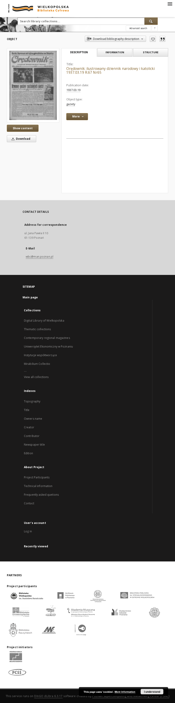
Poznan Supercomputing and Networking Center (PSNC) (130, 696)
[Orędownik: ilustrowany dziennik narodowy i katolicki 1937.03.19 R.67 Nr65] (33, 85)
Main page (30, 297)
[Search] (151, 21)
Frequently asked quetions (41, 495)
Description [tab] (79, 52)
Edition (28, 453)
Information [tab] (115, 52)
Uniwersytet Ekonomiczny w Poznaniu (48, 346)
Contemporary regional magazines (47, 338)
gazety (70, 104)
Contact (29, 503)
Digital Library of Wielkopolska (44, 320)
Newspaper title (34, 445)
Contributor (31, 436)
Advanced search (138, 28)
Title (27, 410)
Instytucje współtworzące (40, 355)
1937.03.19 (73, 90)
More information (125, 691)
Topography (32, 401)
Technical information (38, 486)
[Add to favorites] (153, 39)
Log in (28, 531)
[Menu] (170, 3)
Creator (29, 427)
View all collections (36, 377)
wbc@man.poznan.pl (39, 257)
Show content (23, 128)
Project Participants (36, 477)
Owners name (33, 419)
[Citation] (162, 39)
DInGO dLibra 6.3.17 (48, 696)
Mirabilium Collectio (37, 364)
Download (22, 139)
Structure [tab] (150, 52)
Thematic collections (37, 329)
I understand (152, 692)
